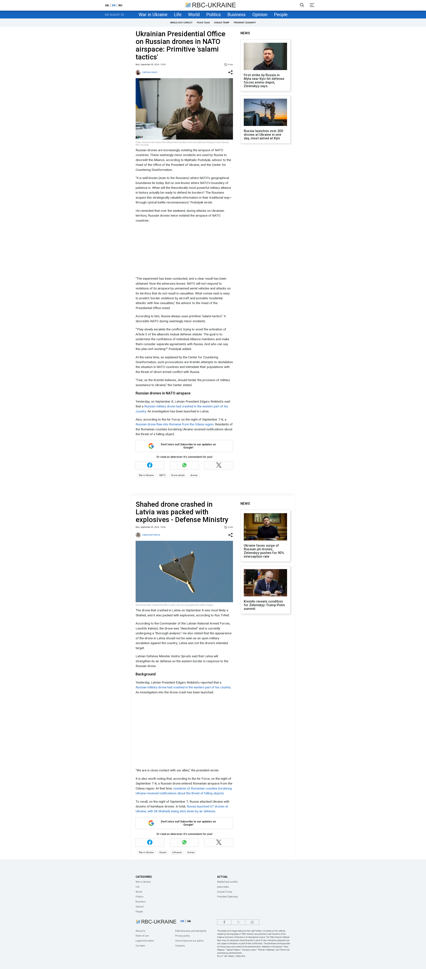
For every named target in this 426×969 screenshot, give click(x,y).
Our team (140, 945)
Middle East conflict (181, 22)
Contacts (180, 945)
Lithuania (177, 852)
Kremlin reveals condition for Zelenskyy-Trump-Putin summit (264, 605)
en (113, 5)
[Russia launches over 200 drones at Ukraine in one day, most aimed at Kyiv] (265, 113)
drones (194, 475)
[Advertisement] (184, 249)
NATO (162, 475)
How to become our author (189, 940)
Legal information (145, 940)
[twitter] (238, 922)
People (281, 14)
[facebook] (224, 922)
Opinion (259, 14)
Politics (213, 14)
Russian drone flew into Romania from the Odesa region (174, 424)
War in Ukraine (153, 14)
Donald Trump (221, 22)
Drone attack (178, 475)
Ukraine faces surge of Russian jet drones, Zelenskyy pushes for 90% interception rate (264, 551)
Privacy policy (182, 935)
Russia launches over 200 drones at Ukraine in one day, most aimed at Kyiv (263, 134)
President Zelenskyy (245, 22)
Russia (162, 852)
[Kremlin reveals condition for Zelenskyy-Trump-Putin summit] (265, 583)
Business (236, 14)
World (194, 14)
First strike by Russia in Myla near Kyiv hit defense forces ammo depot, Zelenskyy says (264, 80)
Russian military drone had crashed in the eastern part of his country (183, 687)
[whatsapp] (252, 922)
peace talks (203, 22)
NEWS (245, 33)
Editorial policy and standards (190, 931)
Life (177, 14)
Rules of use (142, 935)
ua (107, 5)
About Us (140, 931)
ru (120, 5)
